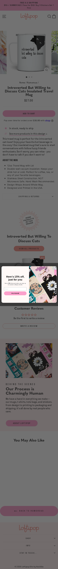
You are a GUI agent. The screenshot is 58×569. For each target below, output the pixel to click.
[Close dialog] (54, 268)
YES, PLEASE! (15, 293)
